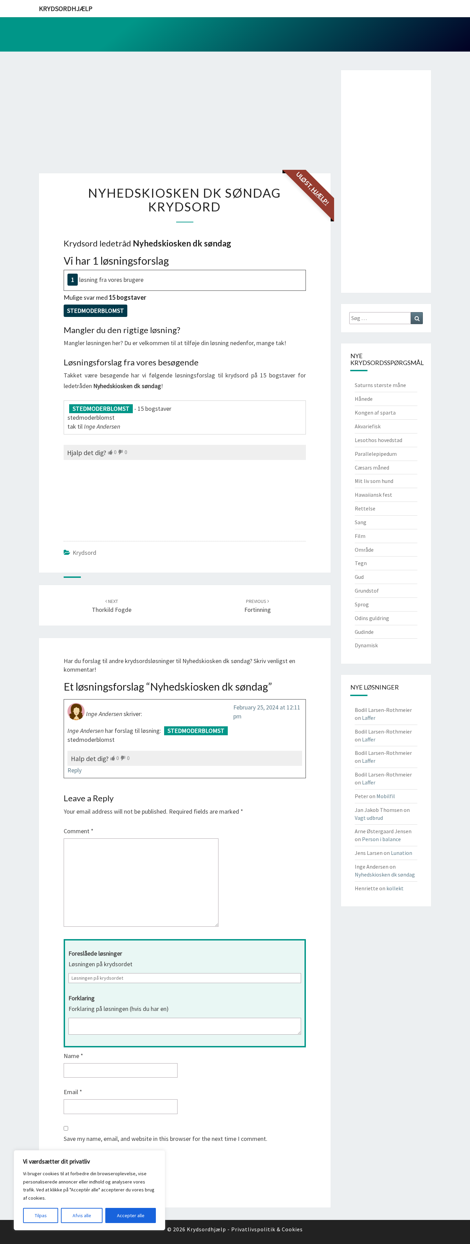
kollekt (395, 888)
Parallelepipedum (376, 453)
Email (73, 1092)
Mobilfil (385, 796)
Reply (74, 770)
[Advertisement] (185, 118)
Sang (360, 522)
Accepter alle (131, 1215)
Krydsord (84, 553)
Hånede (364, 398)
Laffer (368, 717)
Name (73, 1056)
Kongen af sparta (375, 412)
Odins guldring (372, 618)
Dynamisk (366, 645)
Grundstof (367, 590)
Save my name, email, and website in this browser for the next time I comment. (165, 1139)
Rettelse (365, 508)
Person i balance (381, 839)
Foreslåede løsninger (95, 953)
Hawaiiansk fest (373, 494)
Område (364, 549)
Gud (359, 576)
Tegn (361, 563)
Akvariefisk (368, 426)
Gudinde (364, 631)
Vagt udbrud (369, 817)
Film (360, 535)
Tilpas (41, 1215)
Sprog (362, 604)
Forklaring (81, 998)
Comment (79, 831)
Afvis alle (82, 1215)
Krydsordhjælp (66, 8)
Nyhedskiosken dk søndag (385, 874)
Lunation (401, 852)
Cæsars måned (372, 467)
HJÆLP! (320, 196)
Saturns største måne (380, 385)
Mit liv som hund (374, 480)
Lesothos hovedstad (378, 440)
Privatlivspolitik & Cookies (267, 1229)
